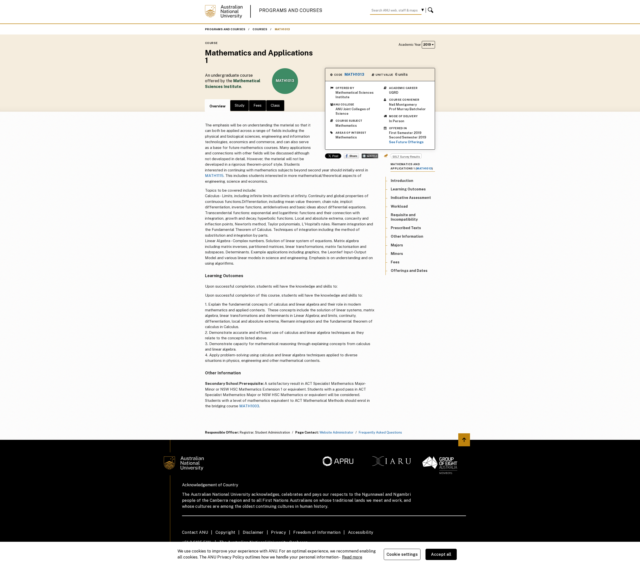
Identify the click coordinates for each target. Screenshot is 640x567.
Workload (399, 206)
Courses (259, 29)
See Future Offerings (406, 142)
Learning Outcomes (408, 189)
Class (275, 105)
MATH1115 (214, 175)
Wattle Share (370, 155)
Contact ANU (195, 532)
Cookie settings (402, 554)
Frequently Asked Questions (380, 432)
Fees (258, 105)
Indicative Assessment (411, 198)
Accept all (441, 554)
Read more (352, 557)
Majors (397, 245)
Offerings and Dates (409, 271)
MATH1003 (249, 406)
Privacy (278, 532)
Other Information (407, 236)
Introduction (402, 181)
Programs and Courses (290, 10)
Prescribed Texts (406, 228)
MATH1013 (282, 29)
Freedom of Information (316, 532)
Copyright (226, 532)
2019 (427, 44)
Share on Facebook (351, 155)
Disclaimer (253, 532)
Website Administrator (337, 432)
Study (239, 105)
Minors (397, 254)
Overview (218, 106)
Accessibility (361, 532)
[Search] (431, 10)
